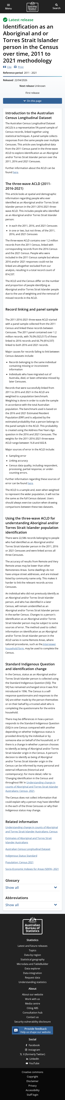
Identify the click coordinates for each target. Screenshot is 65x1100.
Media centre (32, 1003)
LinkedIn (34, 1058)
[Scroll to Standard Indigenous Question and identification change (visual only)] (49, 669)
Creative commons (32, 1072)
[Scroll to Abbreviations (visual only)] (31, 898)
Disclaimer (32, 1081)
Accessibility (32, 1090)
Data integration (32, 973)
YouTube (34, 1063)
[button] (8, 7)
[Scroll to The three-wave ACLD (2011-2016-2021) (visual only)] (26, 188)
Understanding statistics (33, 982)
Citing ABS (32, 1008)
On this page (34, 101)
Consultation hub (32, 1012)
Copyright (32, 1076)
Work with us (32, 999)
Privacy (32, 1085)
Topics (32, 950)
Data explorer (32, 968)
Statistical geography (32, 959)
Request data (32, 977)
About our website (32, 994)
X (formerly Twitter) (34, 1054)
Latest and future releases (32, 946)
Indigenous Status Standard (21, 855)
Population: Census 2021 (19, 862)
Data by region (32, 955)
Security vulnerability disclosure (32, 1021)
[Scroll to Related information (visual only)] (40, 822)
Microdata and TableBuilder (32, 964)
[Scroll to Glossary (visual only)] (22, 880)
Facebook (34, 1045)
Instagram (34, 1049)
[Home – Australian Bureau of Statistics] (32, 926)
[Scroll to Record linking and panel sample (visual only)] (8, 314)
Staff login (32, 1094)
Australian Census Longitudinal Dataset (27, 849)
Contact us (32, 1017)
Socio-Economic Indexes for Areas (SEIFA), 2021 (32, 869)
